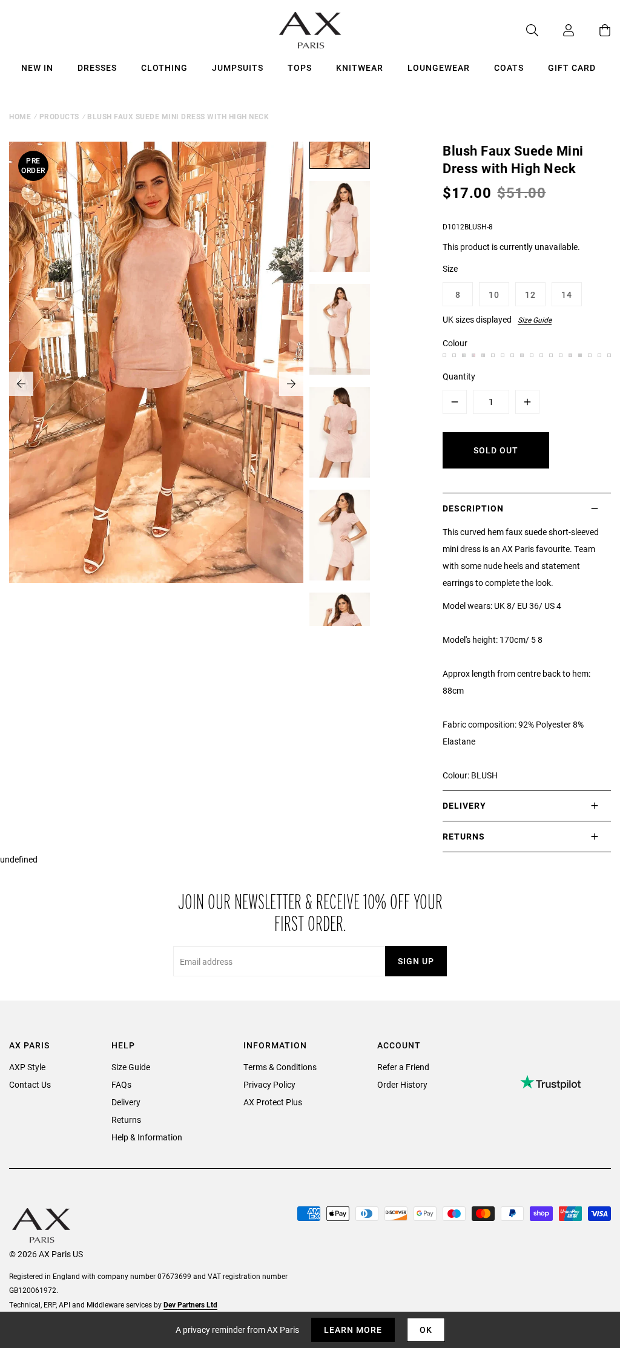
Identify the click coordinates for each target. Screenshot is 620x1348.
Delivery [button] (464, 805)
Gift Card (572, 67)
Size (450, 268)
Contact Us (30, 1084)
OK (426, 1329)
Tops (300, 67)
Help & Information (146, 1137)
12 (530, 294)
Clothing (164, 67)
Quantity (459, 376)
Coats (509, 67)
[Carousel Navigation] (156, 384)
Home (20, 116)
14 (566, 294)
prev (21, 384)
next (291, 384)
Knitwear (359, 67)
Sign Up (416, 961)
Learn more (353, 1329)
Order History (402, 1084)
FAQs (121, 1084)
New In (37, 67)
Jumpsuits (237, 67)
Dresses (97, 67)
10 (494, 294)
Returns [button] (464, 836)
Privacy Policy (269, 1084)
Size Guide (535, 319)
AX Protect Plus (272, 1102)
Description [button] (473, 508)
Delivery (125, 1102)
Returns (126, 1119)
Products (59, 116)
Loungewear (438, 67)
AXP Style (27, 1067)
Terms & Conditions (280, 1067)
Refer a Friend (403, 1067)
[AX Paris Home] (310, 30)
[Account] (556, 30)
